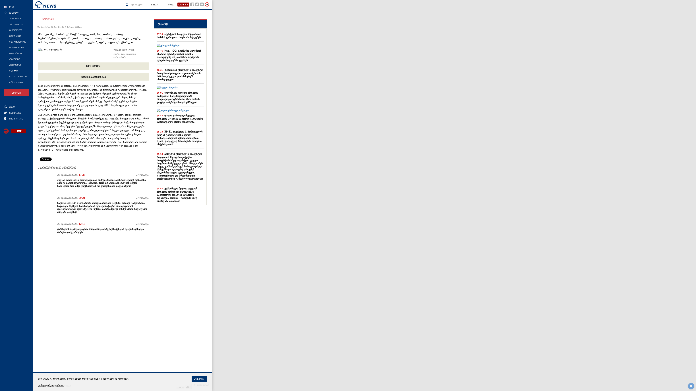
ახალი (163, 24)
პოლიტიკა (48, 19)
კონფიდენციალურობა (51, 385)
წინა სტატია (93, 66)
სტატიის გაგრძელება (93, 77)
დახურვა (199, 379)
